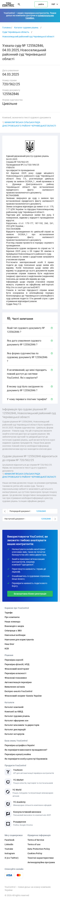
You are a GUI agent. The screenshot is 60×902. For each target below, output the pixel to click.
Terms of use (34, 844)
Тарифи (8, 612)
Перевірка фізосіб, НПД (17, 664)
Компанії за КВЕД (14, 711)
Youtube (9, 849)
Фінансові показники (16, 678)
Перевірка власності (15, 673)
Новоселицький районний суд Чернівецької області (28, 36)
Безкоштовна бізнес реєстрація (30, 594)
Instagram (10, 853)
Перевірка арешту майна (18, 754)
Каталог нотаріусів (14, 734)
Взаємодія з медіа (14, 626)
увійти (41, 4)
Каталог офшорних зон (16, 720)
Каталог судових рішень (26, 27)
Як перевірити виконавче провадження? (26, 750)
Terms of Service (36, 840)
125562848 (46, 519)
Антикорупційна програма (41, 862)
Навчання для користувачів (19, 639)
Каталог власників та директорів (22, 725)
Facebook (9, 840)
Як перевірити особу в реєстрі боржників (26, 759)
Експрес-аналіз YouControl (18, 691)
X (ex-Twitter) (11, 858)
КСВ (7, 648)
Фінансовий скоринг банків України (23, 696)
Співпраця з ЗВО (13, 630)
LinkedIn (9, 844)
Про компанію (12, 617)
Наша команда (12, 621)
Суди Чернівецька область (15, 32)
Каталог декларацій (15, 729)
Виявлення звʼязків (15, 687)
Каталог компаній (14, 707)
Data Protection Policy (39, 849)
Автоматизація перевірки (18, 682)
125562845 (41, 511)
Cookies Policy (35, 853)
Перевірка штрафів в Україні (20, 745)
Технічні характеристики (41, 858)
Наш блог (9, 644)
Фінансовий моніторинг (17, 669)
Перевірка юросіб (14, 660)
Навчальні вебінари (15, 635)
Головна (6, 27)
